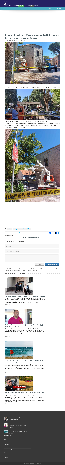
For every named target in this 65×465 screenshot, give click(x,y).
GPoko (36, 5)
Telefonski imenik (8, 449)
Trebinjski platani (26, 229)
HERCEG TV (51, 8)
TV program (15, 5)
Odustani (39, 264)
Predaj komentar (52, 264)
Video (9, 5)
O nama (5, 452)
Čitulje (32, 5)
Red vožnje (6, 447)
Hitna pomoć (17, 229)
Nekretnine (21, 5)
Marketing (6, 455)
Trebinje (10, 229)
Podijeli (53, 232)
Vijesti (6, 5)
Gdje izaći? (27, 5)
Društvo (20, 232)
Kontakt (6, 457)
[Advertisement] (32, 22)
